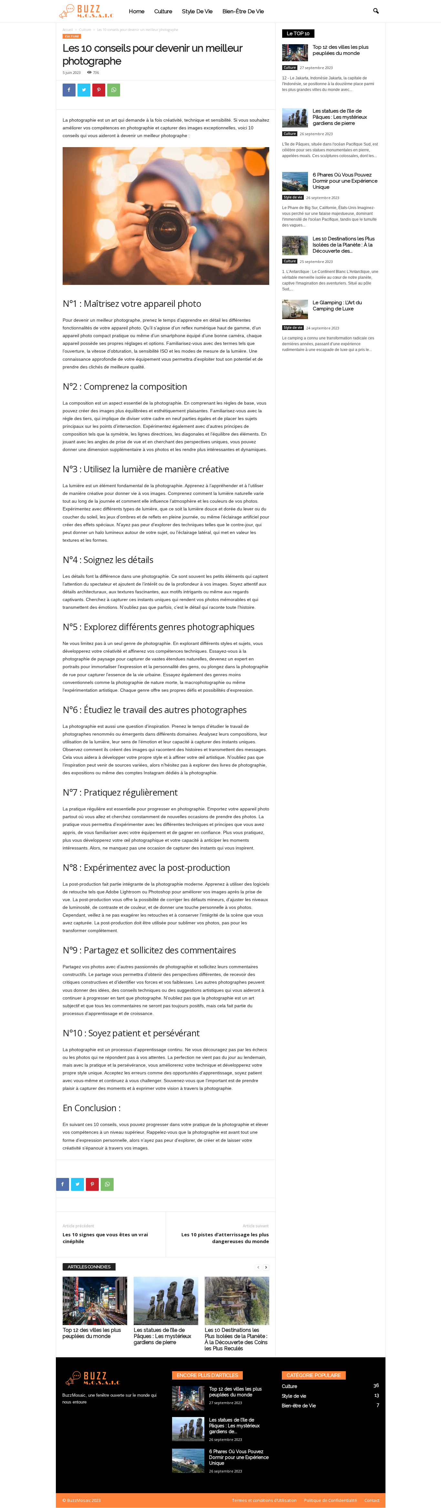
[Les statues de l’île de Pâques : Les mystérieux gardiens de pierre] (166, 1301)
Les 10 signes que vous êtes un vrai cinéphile (105, 1237)
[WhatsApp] (113, 90)
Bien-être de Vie (243, 11)
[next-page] (266, 1267)
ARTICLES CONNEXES (89, 1266)
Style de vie (197, 11)
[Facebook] (69, 90)
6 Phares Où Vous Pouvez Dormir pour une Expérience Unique (345, 181)
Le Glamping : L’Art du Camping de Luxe (337, 306)
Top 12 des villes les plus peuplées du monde (92, 1333)
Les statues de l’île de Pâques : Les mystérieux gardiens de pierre (162, 1336)
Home (137, 11)
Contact (371, 1500)
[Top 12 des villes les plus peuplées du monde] (95, 1301)
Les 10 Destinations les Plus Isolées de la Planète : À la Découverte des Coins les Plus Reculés (236, 1339)
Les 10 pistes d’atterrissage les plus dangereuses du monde (225, 1237)
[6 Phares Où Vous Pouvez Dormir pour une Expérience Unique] (188, 1461)
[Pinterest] (98, 90)
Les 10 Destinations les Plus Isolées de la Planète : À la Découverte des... (343, 245)
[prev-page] (258, 1267)
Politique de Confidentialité (330, 1500)
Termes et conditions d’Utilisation (264, 1500)
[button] (376, 11)
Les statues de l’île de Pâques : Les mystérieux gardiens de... (234, 1425)
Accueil (68, 29)
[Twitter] (83, 90)
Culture (163, 11)
